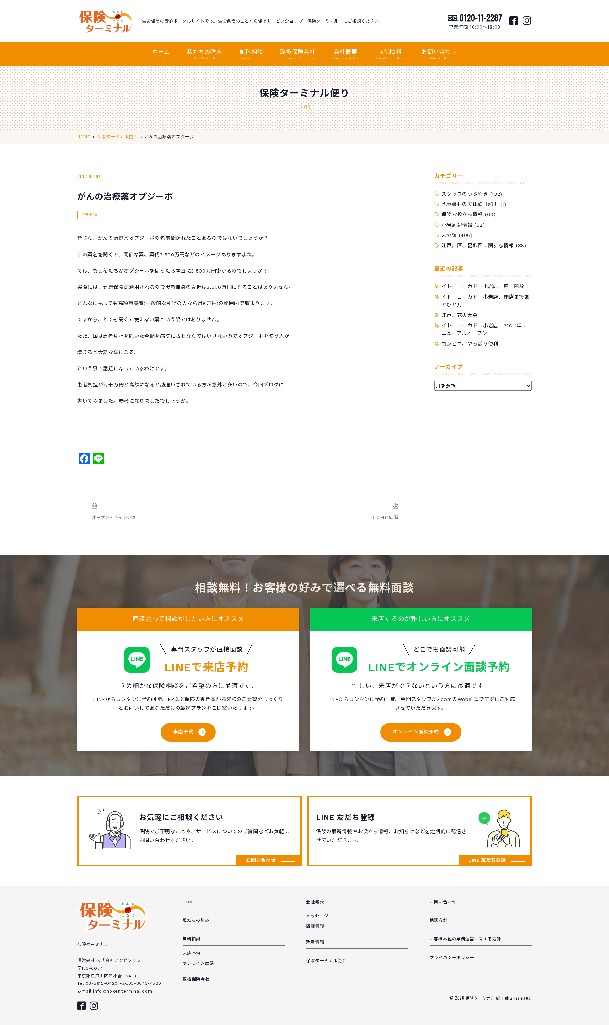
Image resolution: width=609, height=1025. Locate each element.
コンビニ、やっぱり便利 (470, 344)
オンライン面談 (198, 963)
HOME (189, 901)
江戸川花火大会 (460, 315)
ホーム (161, 54)
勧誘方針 (439, 920)
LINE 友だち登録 (487, 860)
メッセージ (317, 916)
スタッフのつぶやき (465, 194)
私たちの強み (204, 54)
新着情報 (315, 942)
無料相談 (251, 54)
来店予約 (183, 731)
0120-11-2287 (481, 17)
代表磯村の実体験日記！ (470, 204)
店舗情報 (390, 54)
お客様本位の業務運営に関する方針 (465, 938)
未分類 (91, 215)
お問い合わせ (439, 54)
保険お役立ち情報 (462, 214)
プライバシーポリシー (452, 957)
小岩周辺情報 (457, 225)
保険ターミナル (481, 998)
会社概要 (345, 54)
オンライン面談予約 (416, 731)
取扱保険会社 (297, 54)
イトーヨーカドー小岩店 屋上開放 (483, 286)
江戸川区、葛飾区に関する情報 (478, 245)
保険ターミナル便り (326, 960)
